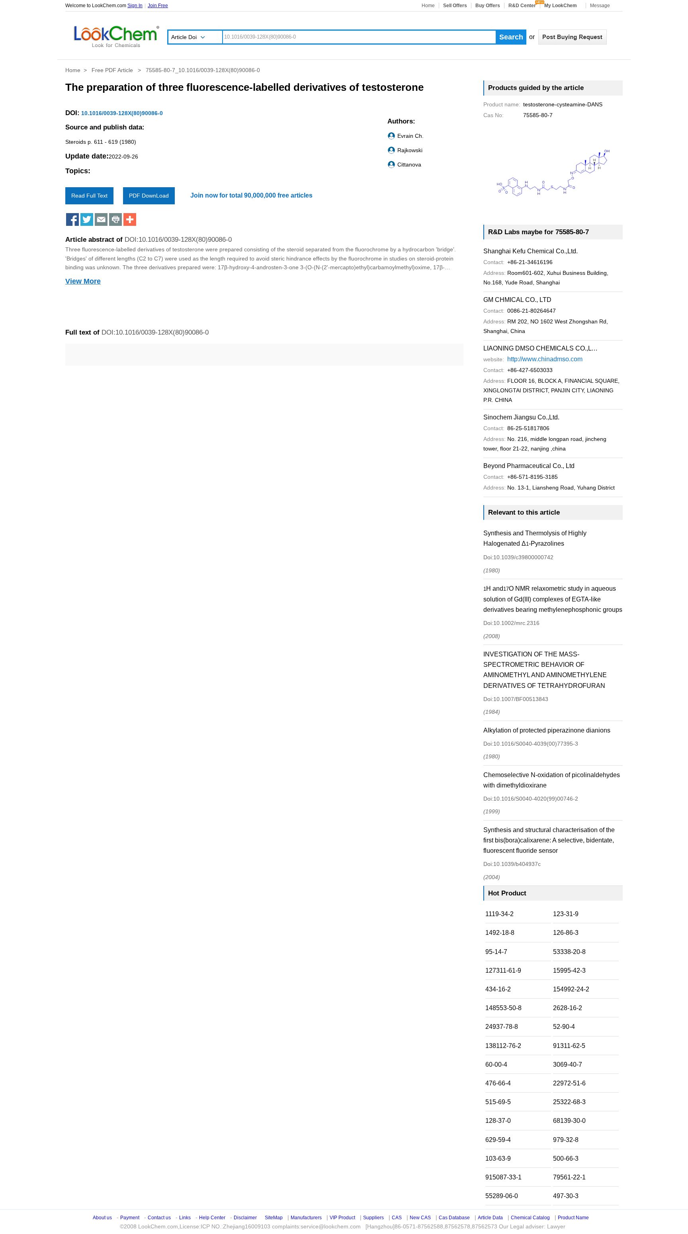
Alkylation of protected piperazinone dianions (546, 730)
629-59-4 (498, 1139)
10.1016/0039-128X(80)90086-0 (121, 113)
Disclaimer (245, 1217)
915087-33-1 (503, 1177)
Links (185, 1217)
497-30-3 (566, 1196)
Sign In (135, 5)
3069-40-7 (567, 1064)
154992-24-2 (571, 989)
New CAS (420, 1217)
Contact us (159, 1217)
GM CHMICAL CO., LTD (517, 299)
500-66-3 (566, 1158)
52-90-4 (564, 1026)
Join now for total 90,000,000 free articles (251, 195)
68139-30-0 (569, 1120)
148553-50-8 (503, 1008)
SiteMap (274, 1217)
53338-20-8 (569, 951)
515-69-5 (498, 1102)
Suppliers (373, 1217)
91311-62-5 (569, 1045)
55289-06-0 (501, 1196)
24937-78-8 (501, 1026)
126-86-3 (566, 932)
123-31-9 (566, 914)
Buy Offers (487, 5)
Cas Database (454, 1217)
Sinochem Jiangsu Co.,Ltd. (521, 417)
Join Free (158, 5)
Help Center (212, 1217)
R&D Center (522, 5)
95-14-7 (496, 951)
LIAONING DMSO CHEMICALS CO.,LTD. (541, 348)
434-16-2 (498, 989)
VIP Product (342, 1217)
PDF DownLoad (149, 195)
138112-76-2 (503, 1045)
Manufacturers (306, 1217)
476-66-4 (498, 1083)
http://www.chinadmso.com (544, 359)
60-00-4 (496, 1064)
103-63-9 (498, 1158)
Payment (129, 1217)
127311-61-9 (503, 970)
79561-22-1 (569, 1177)
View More (83, 281)
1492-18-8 (499, 932)
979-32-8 (566, 1139)
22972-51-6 (569, 1083)
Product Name (573, 1217)
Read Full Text (89, 195)
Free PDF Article (113, 70)
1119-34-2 (499, 914)
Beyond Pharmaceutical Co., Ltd (529, 465)
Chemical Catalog (530, 1217)
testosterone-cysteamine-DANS (542, 104)
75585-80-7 (518, 115)
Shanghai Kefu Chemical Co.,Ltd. (530, 251)
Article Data (490, 1217)
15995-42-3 (569, 970)
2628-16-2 (567, 1008)
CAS (397, 1217)
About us (102, 1217)
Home (428, 5)
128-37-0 (498, 1120)
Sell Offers (455, 5)
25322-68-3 (569, 1102)
